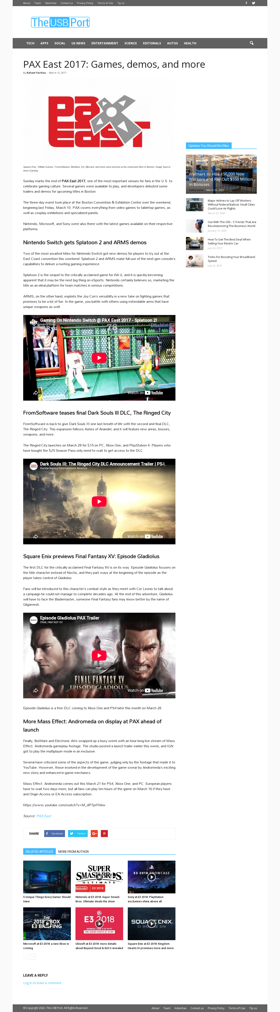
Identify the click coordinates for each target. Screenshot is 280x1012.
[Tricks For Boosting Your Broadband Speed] (194, 261)
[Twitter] (253, 3)
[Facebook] (246, 3)
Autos (172, 43)
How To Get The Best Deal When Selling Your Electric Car (229, 241)
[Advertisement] (177, 22)
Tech (30, 43)
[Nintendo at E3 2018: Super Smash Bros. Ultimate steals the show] (99, 877)
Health (190, 43)
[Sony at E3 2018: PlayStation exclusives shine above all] (151, 877)
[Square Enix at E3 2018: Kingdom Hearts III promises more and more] (151, 923)
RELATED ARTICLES (39, 851)
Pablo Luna (196, 190)
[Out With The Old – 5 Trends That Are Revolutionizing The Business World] (194, 226)
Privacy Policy (85, 3)
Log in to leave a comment (42, 983)
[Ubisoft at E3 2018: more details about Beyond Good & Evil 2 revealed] (99, 923)
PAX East (43, 815)
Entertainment (104, 43)
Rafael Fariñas (36, 72)
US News (78, 43)
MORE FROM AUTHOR (73, 851)
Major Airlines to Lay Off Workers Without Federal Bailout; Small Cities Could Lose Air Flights (231, 204)
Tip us (120, 3)
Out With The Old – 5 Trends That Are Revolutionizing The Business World (232, 224)
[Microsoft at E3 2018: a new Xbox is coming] (47, 923)
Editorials (152, 43)
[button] (251, 43)
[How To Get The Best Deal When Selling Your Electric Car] (194, 243)
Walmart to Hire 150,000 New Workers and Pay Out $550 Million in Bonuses (221, 179)
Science (130, 43)
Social (59, 43)
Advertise (50, 3)
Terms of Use (105, 3)
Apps (44, 43)
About (26, 3)
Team (37, 3)
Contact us (67, 3)
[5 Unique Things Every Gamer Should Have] (47, 877)
